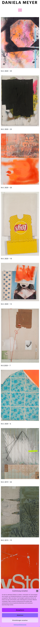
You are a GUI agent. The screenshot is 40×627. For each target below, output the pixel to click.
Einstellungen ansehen (20, 620)
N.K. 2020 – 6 (6, 424)
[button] (37, 591)
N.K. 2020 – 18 (6, 259)
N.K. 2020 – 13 (6, 304)
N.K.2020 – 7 (6, 365)
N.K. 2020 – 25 (6, 71)
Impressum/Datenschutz (20, 624)
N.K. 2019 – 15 (6, 540)
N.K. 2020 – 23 (6, 129)
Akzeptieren (20, 610)
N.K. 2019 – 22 (6, 482)
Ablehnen (20, 615)
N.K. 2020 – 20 (6, 188)
